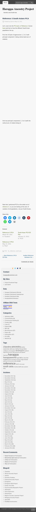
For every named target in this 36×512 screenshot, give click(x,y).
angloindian (6, 349)
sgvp (23, 364)
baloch (13, 349)
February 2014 (9, 384)
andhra (23, 347)
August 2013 (8, 394)
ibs (22, 357)
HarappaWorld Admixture (11, 298)
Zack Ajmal (8, 284)
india (25, 357)
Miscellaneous (9, 330)
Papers (7, 332)
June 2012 (7, 414)
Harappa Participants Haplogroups (14, 294)
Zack (11, 21)
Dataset (7, 326)
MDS (6, 328)
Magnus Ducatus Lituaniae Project (14, 495)
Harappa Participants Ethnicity (13, 292)
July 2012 (7, 412)
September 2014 (9, 380)
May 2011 (7, 440)
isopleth (5, 359)
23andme (5, 309)
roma (20, 364)
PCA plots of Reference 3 (21, 26)
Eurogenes (8, 481)
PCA (5, 251)
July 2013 (7, 396)
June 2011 (7, 438)
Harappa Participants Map (12, 296)
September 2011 (9, 432)
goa (20, 352)
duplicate (26, 350)
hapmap (5, 355)
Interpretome (8, 493)
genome (17, 352)
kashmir (18, 359)
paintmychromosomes (8, 361)
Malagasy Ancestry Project (12, 497)
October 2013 (8, 392)
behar (17, 349)
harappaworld (9, 357)
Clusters (7, 322)
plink (15, 361)
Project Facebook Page (11, 282)
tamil (19, 367)
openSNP (7, 499)
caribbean (5, 350)
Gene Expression (9, 491)
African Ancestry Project (11, 473)
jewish (9, 359)
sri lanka (15, 367)
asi (11, 349)
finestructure (9, 352)
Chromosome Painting (11, 320)
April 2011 (7, 442)
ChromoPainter (9, 318)
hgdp (17, 357)
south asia (18, 251)
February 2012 (9, 422)
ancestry (16, 346)
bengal (22, 349)
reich (17, 364)
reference (12, 251)
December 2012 (9, 408)
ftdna (14, 352)
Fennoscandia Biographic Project (14, 487)
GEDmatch (8, 489)
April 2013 (7, 402)
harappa (13, 354)
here (3, 28)
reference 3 (5, 207)
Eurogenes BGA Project (11, 483)
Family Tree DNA (9, 485)
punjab (19, 361)
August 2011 (8, 434)
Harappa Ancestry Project (18, 9)
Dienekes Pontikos (10, 477)
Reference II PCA (8, 232)
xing (4, 368)
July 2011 (7, 436)
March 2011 (8, 444)
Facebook (18, 268)
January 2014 (8, 386)
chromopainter (11, 350)
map (22, 359)
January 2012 (8, 424)
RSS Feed (13, 268)
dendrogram (20, 351)
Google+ (20, 268)
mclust (26, 359)
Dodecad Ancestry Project (12, 479)
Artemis (7, 475)
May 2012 (7, 416)
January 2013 (8, 406)
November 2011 (9, 428)
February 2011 (9, 446)
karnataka (13, 359)
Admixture (7, 316)
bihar (25, 349)
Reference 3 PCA (8, 242)
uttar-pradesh (24, 366)
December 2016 (9, 378)
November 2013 (9, 390)
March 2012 (8, 420)
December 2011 (9, 426)
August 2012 (8, 410)
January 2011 (8, 448)
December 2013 (9, 388)
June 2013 (7, 398)
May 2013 (7, 400)
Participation (8, 334)
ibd (21, 357)
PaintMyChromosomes (11, 501)
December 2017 (9, 376)
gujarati (23, 352)
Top (33, 509)
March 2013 (8, 404)
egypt (4, 352)
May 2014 (7, 382)
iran (27, 357)
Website (7, 338)
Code (6, 324)
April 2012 (7, 418)
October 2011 (8, 430)
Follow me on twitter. (15, 268)
